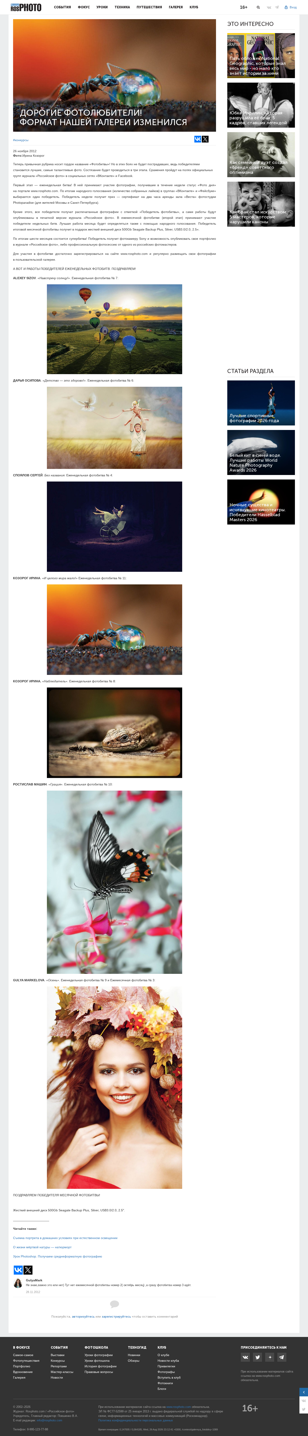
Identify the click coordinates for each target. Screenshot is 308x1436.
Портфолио (21, 1366)
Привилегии (166, 1366)
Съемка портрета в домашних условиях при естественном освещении (65, 1238)
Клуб (194, 7)
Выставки (57, 1355)
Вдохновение (23, 1372)
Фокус (84, 7)
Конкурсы (58, 1360)
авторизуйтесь (83, 1316)
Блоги (162, 1389)
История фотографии (101, 1366)
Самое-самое (23, 1355)
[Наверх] (302, 1421)
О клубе (163, 1355)
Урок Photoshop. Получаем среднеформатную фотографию (57, 1256)
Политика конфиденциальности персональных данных (135, 1420)
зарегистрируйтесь (116, 1316)
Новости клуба (168, 1360)
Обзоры (133, 1360)
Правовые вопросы (99, 1372)
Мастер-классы (62, 1372)
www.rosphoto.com (268, 1375)
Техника (122, 7)
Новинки (134, 1355)
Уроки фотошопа (97, 1360)
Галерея (176, 7)
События (62, 7)
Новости (57, 1377)
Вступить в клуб (169, 1377)
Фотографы (166, 1372)
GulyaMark (34, 1280)
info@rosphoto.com (49, 1420)
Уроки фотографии (99, 1355)
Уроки (102, 7)
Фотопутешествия (26, 1360)
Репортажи (59, 1366)
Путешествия (149, 7)
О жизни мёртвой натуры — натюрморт (42, 1247)
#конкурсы (20, 140)
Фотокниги (165, 1383)
